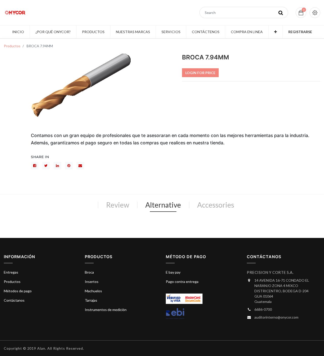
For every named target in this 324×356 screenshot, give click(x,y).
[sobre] (80, 165)
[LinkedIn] (57, 165)
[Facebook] (34, 165)
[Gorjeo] (46, 165)
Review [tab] (117, 205)
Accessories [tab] (215, 205)
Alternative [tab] (163, 205)
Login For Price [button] (200, 73)
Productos (12, 46)
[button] (275, 32)
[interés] (69, 165)
